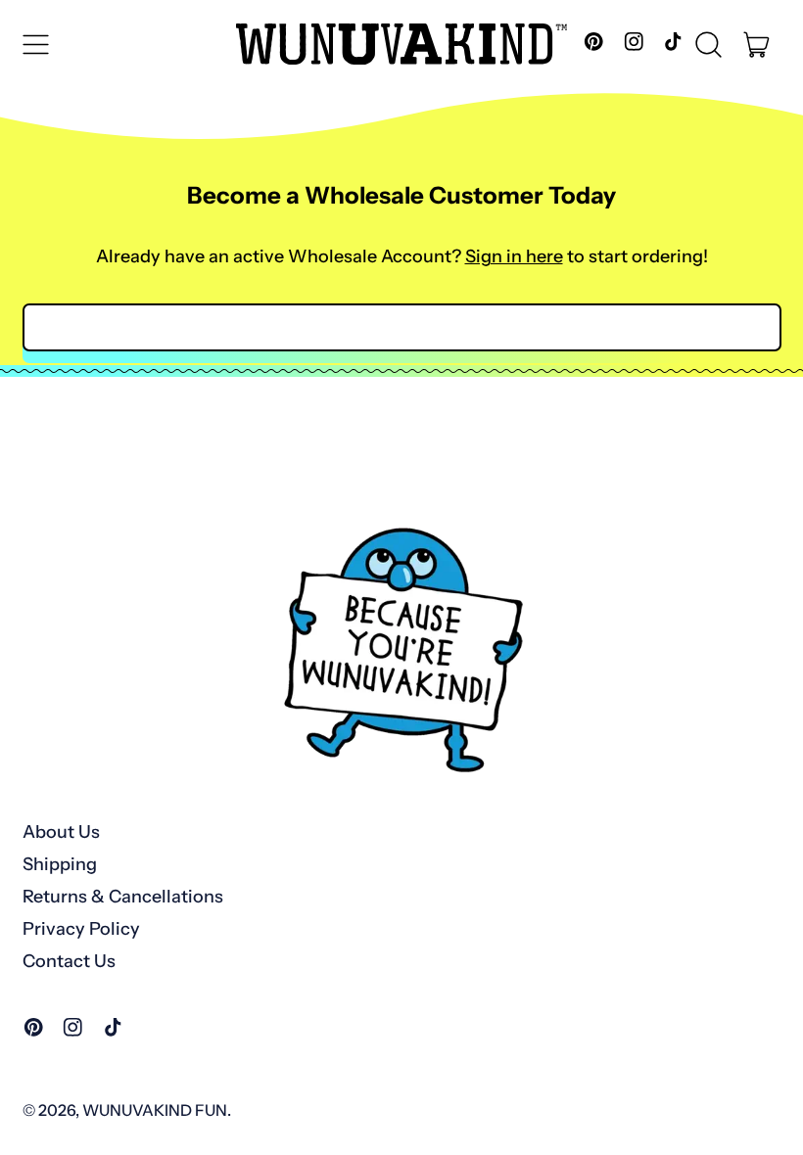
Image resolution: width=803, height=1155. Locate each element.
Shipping (60, 864)
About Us (61, 832)
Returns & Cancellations (123, 896)
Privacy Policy (81, 929)
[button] (709, 44)
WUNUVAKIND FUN (154, 1110)
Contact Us (69, 961)
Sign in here (514, 256)
